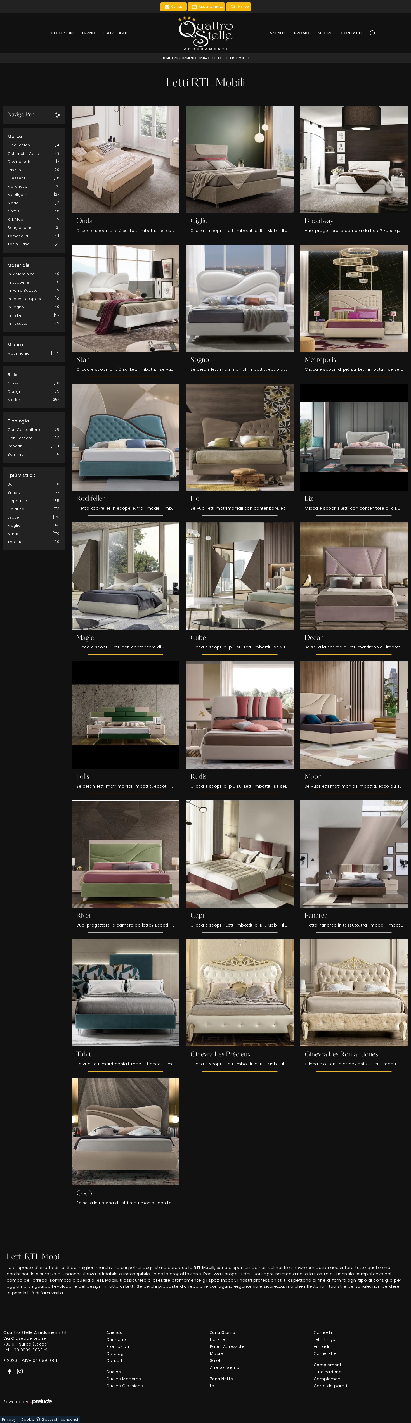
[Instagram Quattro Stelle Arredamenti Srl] (18, 1371)
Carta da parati (330, 1386)
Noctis (14, 211)
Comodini (324, 1332)
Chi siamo (117, 1339)
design (14, 391)
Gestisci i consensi (59, 1419)
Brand (88, 33)
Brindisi (15, 492)
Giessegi (16, 178)
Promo (302, 33)
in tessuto (17, 323)
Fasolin (14, 170)
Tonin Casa (19, 244)
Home (166, 58)
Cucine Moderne (123, 1379)
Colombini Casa (23, 153)
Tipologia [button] (18, 421)
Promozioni (118, 1346)
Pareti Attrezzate (227, 1346)
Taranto (15, 542)
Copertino (17, 500)
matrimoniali (20, 353)
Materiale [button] (19, 265)
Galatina (16, 509)
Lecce (13, 517)
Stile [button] (13, 374)
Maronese (17, 186)
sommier (16, 454)
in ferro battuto (22, 290)
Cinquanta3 (19, 145)
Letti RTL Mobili (236, 58)
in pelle (15, 315)
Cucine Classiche (124, 1386)
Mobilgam (17, 194)
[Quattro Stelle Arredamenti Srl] (205, 33)
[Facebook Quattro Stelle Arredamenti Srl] (8, 1371)
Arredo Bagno (225, 1367)
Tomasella (18, 236)
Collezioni (62, 33)
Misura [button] (15, 345)
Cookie (27, 1419)
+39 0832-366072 (29, 1350)
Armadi (321, 1346)
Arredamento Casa (190, 58)
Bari (11, 484)
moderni (16, 399)
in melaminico (21, 274)
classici (15, 383)
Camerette (325, 1353)
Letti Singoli (325, 1339)
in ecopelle (18, 282)
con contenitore (24, 429)
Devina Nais (19, 161)
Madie (216, 1353)
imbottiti (15, 446)
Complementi (328, 1379)
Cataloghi (115, 33)
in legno (16, 307)
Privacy (9, 1419)
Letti (215, 58)
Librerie (217, 1339)
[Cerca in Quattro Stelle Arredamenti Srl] (372, 33)
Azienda (278, 33)
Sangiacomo (20, 227)
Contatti (351, 33)
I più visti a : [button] (22, 475)
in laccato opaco (25, 298)
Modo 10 (16, 203)
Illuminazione (328, 1372)
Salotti (216, 1360)
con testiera (20, 438)
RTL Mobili (17, 219)
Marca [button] (15, 136)
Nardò (14, 533)
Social (325, 33)
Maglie (14, 525)
